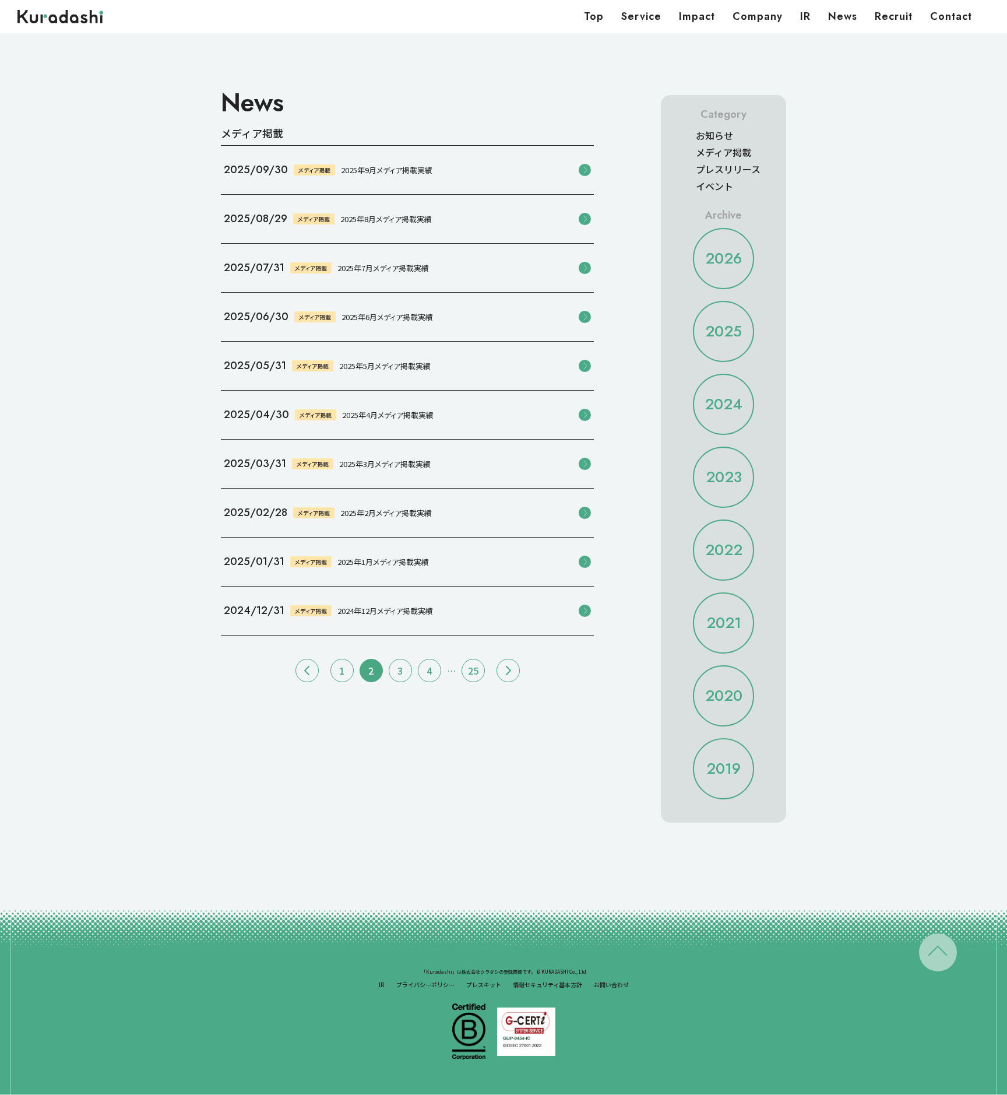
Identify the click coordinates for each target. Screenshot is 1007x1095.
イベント (714, 186)
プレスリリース (728, 169)
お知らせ (714, 135)
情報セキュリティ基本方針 (547, 984)
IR (805, 16)
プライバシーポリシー (425, 984)
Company (758, 16)
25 (473, 671)
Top (594, 16)
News (842, 16)
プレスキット (483, 984)
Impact (697, 16)
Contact (951, 16)
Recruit (894, 16)
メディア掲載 (723, 152)
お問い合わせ (611, 984)
